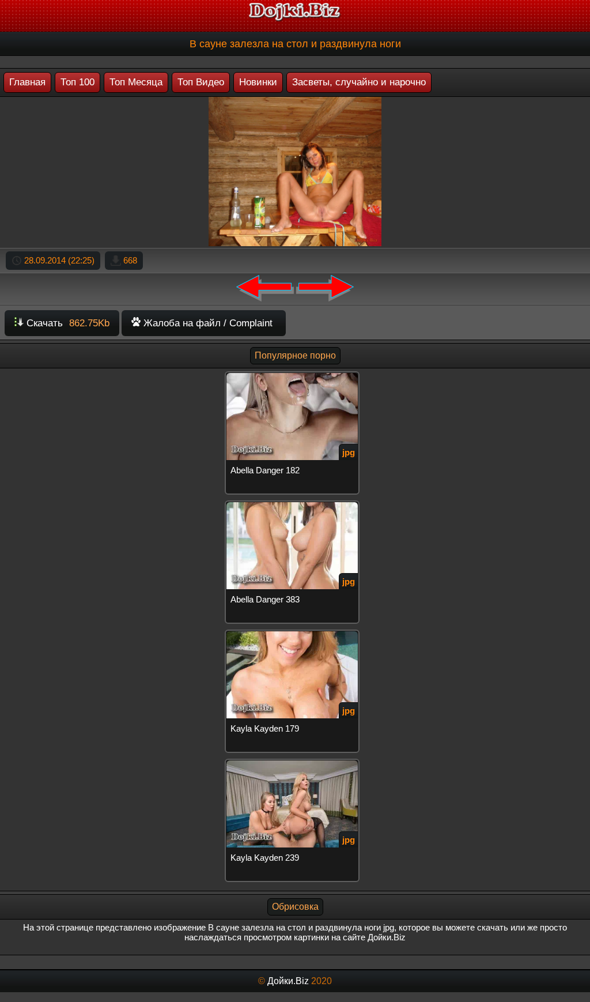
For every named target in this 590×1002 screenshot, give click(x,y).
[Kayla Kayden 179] (295, 634)
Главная (27, 82)
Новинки (258, 82)
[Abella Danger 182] (295, 376)
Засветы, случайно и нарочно (359, 82)
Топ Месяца (135, 82)
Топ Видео (200, 82)
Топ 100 (77, 82)
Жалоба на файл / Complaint (207, 323)
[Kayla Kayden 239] (295, 764)
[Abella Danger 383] (295, 505)
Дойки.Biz (288, 981)
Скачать (66, 323)
